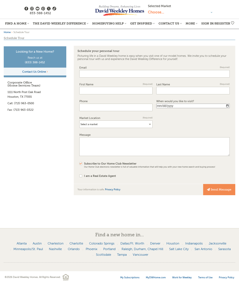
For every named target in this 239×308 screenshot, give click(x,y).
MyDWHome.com (156, 277)
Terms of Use (205, 277)
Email (154, 67)
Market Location (116, 118)
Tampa (122, 254)
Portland (109, 249)
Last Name (193, 84)
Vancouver (140, 254)
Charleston (55, 243)
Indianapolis (194, 243)
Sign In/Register (215, 23)
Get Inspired (141, 23)
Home (7, 32)
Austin (37, 243)
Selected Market (159, 6)
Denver (155, 243)
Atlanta (22, 243)
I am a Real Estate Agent (100, 175)
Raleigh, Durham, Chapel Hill (142, 249)
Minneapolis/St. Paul (28, 249)
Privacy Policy (112, 189)
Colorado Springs (101, 243)
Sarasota (224, 249)
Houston (172, 243)
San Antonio (203, 249)
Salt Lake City (179, 249)
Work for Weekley (182, 277)
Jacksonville (217, 243)
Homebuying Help (108, 23)
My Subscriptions (129, 277)
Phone (83, 101)
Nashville (55, 249)
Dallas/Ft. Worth (132, 243)
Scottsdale (103, 254)
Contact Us (169, 23)
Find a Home (16, 23)
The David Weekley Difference (59, 23)
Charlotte (76, 243)
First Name (116, 84)
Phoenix (91, 249)
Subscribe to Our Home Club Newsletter (149, 165)
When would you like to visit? (175, 101)
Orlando (74, 249)
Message (85, 135)
